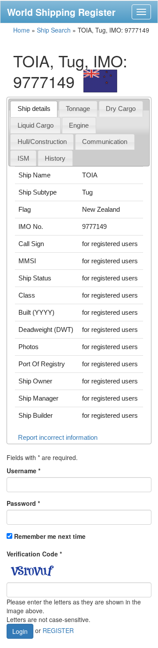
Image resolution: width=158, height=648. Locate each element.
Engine (79, 125)
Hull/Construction (42, 141)
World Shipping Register (61, 11)
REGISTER (58, 630)
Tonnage (78, 108)
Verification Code (34, 553)
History (55, 158)
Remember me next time (50, 536)
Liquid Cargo (36, 125)
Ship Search (54, 30)
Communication (104, 141)
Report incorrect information (57, 437)
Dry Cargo (121, 108)
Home (21, 30)
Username (23, 470)
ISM (23, 158)
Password (23, 503)
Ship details (34, 108)
